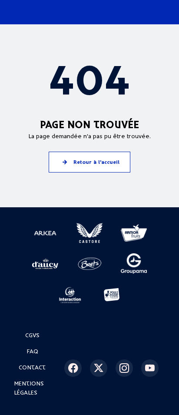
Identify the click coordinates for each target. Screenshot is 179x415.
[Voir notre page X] (102, 368)
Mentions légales (29, 388)
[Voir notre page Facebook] (76, 368)
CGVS (32, 336)
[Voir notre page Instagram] (127, 368)
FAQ (32, 352)
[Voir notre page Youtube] (153, 368)
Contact (32, 368)
